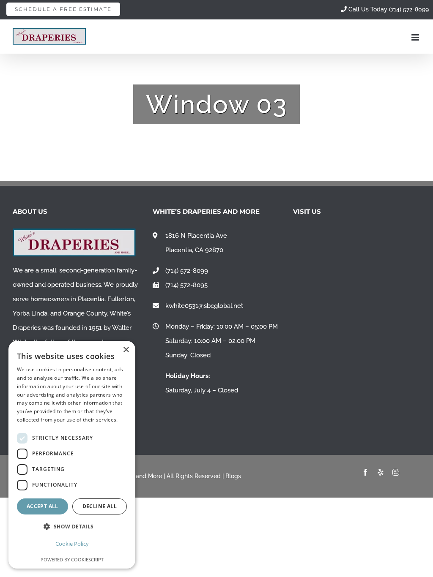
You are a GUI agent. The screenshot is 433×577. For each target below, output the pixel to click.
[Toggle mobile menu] (415, 37)
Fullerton (120, 299)
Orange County (85, 313)
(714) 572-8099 (186, 271)
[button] (72, 526)
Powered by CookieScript (72, 559)
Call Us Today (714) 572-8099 (388, 9)
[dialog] (71, 455)
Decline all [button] (99, 506)
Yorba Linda (30, 313)
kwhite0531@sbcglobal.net (204, 306)
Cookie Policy (72, 543)
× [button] (126, 350)
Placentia (91, 299)
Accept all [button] (42, 506)
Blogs (233, 476)
